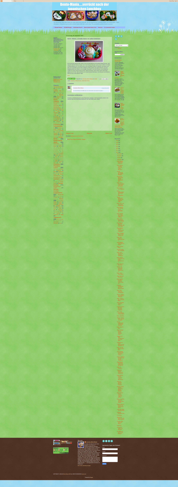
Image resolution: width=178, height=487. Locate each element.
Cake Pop (57, 110)
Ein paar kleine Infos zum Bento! (120, 422)
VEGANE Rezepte (67, 27)
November (119, 155)
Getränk (61, 130)
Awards (62, 92)
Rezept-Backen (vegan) (58, 179)
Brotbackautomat (56, 106)
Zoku (60, 223)
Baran (60, 93)
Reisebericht (60, 171)
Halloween (56, 134)
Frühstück (73, 80)
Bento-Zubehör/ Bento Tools (90, 27)
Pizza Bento (119, 415)
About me (100, 27)
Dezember (119, 153)
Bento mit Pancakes (119, 368)
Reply (69, 89)
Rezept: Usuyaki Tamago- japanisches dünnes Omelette (120, 388)
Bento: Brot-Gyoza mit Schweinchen (120, 291)
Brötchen (55, 109)
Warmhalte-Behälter (58, 220)
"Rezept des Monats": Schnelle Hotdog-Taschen (122, 90)
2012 (117, 148)
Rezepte (55, 48)
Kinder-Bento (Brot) (86, 80)
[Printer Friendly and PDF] (71, 79)
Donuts (55, 119)
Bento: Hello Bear (120, 315)
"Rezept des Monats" (58, 86)
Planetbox (57, 164)
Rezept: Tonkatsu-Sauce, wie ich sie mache (120, 319)
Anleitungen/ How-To (77, 27)
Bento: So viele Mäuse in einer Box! (120, 348)
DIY (61, 116)
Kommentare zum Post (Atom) (77, 136)
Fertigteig (58, 121)
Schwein (55, 203)
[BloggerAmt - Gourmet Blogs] (57, 441)
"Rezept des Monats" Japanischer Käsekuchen (120, 372)
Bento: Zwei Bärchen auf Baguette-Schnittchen (120, 254)
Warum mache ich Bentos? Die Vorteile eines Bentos (120, 406)
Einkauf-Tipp (56, 120)
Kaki (61, 135)
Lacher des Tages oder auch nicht (120, 410)
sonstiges (58, 205)
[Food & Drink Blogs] (56, 443)
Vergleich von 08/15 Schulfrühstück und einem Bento (120, 338)
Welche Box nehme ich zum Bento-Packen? (120, 418)
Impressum (119, 425)
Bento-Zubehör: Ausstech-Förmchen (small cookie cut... (120, 281)
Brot (61, 105)
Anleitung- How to (58, 90)
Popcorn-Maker (56, 169)
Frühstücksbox (78, 80)
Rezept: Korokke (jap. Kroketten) (120, 250)
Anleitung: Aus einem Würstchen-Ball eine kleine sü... (120, 344)
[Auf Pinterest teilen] (107, 79)
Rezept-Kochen (58, 184)
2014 (117, 144)
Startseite (89, 133)
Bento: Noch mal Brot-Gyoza (120, 277)
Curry (59, 115)
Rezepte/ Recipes (58, 27)
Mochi (56, 156)
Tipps (58, 48)
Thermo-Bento (60, 209)
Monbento (61, 156)
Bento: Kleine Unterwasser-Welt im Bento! (120, 220)
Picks (55, 162)
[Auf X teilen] (105, 79)
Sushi (55, 207)
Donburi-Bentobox (57, 117)
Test (54, 209)
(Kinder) (57, 80)
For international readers (109, 27)
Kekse (55, 137)
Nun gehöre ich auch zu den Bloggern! (120, 432)
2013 (117, 146)
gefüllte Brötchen (57, 129)
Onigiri (56, 160)
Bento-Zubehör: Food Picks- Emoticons (120, 162)
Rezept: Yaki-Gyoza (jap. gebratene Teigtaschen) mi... (120, 269)
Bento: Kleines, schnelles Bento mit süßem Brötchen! (120, 167)
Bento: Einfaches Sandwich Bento (120, 303)
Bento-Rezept (56, 98)
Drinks (58, 119)
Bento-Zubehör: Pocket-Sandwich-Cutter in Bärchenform (120, 377)
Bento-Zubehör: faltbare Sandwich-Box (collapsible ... (120, 230)
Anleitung (55, 89)
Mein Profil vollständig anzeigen (84, 465)
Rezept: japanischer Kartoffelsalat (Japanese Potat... (120, 199)
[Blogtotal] (63, 441)
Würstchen (56, 223)
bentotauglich (56, 105)
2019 (117, 140)
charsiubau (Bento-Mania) (87, 78)
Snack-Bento (60, 204)
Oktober (119, 157)
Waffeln (58, 219)
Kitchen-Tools (56, 143)
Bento (61, 95)
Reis (55, 171)
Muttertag (60, 157)
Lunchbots (61, 153)
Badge (56, 93)
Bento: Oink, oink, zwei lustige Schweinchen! (120, 204)
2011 (117, 150)
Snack (55, 204)
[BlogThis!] (103, 79)
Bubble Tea (61, 109)
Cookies (55, 115)
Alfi (60, 88)
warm (62, 219)
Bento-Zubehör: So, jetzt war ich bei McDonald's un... (120, 209)
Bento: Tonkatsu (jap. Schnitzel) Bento (120, 299)
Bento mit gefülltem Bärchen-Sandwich (119, 383)
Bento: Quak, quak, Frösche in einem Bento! (120, 312)
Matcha (57, 155)
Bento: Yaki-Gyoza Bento (120, 274)
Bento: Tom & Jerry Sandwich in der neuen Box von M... (120, 184)
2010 (117, 152)
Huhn (61, 134)
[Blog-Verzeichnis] (56, 440)
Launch (60, 146)
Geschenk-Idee (56, 130)
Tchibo (60, 208)
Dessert (56, 116)
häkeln (61, 133)
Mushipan (56, 157)
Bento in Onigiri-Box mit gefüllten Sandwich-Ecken (120, 332)
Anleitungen (56, 50)
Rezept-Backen (57, 177)
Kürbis (55, 146)
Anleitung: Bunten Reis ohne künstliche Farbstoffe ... (120, 308)
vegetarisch (57, 217)
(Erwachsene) (58, 79)
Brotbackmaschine (57, 107)
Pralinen (61, 169)
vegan (61, 214)
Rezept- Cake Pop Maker (58, 176)
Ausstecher (57, 92)
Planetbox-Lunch (57, 81)
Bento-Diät (59, 96)
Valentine (58, 213)
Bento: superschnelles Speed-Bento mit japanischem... (120, 193)
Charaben (56, 112)
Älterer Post (108, 133)
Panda (56, 161)
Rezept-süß (60, 194)
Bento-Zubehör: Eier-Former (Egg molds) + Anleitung (120, 215)
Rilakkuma (56, 197)
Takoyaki (55, 208)
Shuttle (60, 203)
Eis (62, 120)
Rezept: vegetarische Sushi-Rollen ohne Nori (120, 323)
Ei (61, 119)
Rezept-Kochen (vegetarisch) (58, 191)
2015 (117, 142)
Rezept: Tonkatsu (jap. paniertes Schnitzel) (120, 295)
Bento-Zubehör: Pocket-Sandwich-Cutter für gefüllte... (120, 395)
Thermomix (56, 210)
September (119, 159)
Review (55, 174)
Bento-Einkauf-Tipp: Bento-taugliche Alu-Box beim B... (120, 363)
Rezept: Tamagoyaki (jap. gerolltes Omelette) (120, 173)
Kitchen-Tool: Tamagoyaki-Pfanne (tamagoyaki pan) (120, 178)
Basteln (55, 95)
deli (62, 115)
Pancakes (61, 160)
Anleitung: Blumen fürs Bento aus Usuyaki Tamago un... (120, 358)
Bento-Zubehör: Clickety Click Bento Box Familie (120, 353)
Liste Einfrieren (56, 147)
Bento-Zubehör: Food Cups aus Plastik (120, 243)
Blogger (91, 477)
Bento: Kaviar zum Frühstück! (120, 188)
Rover (61, 199)
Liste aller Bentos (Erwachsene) (118, 61)
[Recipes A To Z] (62, 443)
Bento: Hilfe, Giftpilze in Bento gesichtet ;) (120, 239)
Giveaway (55, 133)
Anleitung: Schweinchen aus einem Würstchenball (120, 287)
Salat (57, 200)
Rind (61, 197)
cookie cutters (57, 114)
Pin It (69, 75)
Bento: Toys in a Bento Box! (120, 264)
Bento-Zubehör (56, 100)
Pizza (60, 162)
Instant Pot (56, 135)
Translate (119, 48)
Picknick (60, 161)
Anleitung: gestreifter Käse (120, 413)
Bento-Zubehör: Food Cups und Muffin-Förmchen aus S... (120, 259)
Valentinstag (56, 214)
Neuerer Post (69, 133)
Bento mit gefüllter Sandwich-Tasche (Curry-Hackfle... (120, 401)
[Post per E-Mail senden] (100, 78)
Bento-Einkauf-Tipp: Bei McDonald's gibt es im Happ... (120, 224)
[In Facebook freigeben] (106, 79)
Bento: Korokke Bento (120, 247)
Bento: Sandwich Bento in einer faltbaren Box (120, 234)
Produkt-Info (58, 170)
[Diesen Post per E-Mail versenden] (102, 79)
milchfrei (62, 155)
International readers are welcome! (120, 428)
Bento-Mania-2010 (67, 474)
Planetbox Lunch (57, 166)
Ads (57, 88)
